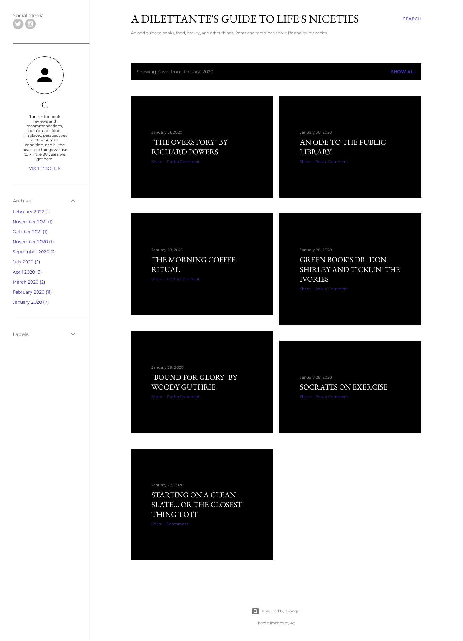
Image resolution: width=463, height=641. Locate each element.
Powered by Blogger (281, 611)
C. (45, 104)
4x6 (293, 623)
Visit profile (45, 168)
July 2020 (26, 262)
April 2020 (26, 272)
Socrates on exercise (344, 387)
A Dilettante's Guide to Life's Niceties (245, 18)
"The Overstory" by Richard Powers (189, 147)
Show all (403, 72)
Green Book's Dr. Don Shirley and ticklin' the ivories (350, 269)
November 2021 (32, 221)
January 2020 (30, 302)
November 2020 (32, 242)
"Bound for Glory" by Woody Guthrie (194, 382)
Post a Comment (183, 161)
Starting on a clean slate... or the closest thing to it (196, 504)
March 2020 (28, 282)
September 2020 (33, 252)
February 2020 (31, 292)
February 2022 (31, 211)
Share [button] (156, 161)
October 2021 (29, 232)
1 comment (177, 524)
